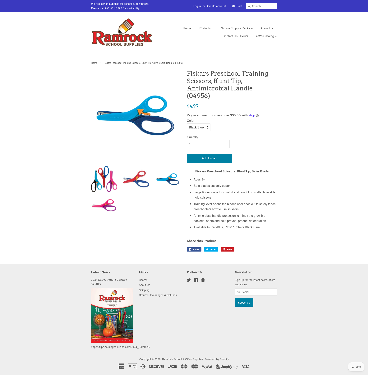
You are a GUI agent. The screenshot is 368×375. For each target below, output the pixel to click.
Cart (239, 6)
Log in (197, 6)
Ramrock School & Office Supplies (182, 359)
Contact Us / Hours (235, 36)
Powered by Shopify (217, 359)
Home (187, 28)
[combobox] (261, 6)
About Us (266, 28)
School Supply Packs (236, 28)
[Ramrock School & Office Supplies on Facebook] (196, 280)
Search (143, 280)
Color (190, 120)
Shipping (144, 290)
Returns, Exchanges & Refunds (158, 295)
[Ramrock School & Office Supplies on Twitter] (189, 280)
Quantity (192, 137)
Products (205, 28)
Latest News (100, 272)
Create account (216, 6)
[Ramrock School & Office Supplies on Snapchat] (203, 280)
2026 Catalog (265, 36)
